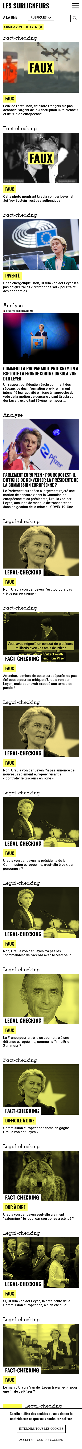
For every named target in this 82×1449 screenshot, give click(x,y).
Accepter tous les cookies (41, 1439)
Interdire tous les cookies (41, 1428)
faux (9, 98)
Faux (9, 189)
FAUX (9, 853)
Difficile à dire (19, 1120)
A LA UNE (10, 17)
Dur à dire (15, 1207)
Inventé (12, 275)
